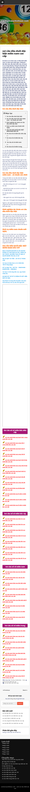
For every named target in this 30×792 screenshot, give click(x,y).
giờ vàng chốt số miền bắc (9, 761)
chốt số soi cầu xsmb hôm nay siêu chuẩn (13, 759)
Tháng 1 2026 (5, 754)
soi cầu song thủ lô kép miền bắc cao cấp (13, 721)
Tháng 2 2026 (5, 752)
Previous (7, 690)
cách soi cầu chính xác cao (9, 681)
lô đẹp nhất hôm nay (7, 766)
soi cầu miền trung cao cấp (9, 776)
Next (24, 690)
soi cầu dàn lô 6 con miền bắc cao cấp (12, 716)
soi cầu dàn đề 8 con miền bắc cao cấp (12, 723)
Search (20, 703)
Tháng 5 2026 (5, 745)
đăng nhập (13, 698)
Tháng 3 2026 (5, 749)
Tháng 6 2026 (5, 743)
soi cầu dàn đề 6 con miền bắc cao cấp (12, 713)
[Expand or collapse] (26, 113)
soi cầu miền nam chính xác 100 (10, 772)
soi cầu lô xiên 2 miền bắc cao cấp (11, 718)
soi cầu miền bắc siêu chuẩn (9, 770)
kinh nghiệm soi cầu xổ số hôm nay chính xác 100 (15, 764)
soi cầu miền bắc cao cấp (8, 768)
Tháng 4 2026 (5, 747)
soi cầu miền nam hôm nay (11, 683)
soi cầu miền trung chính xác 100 (10, 778)
